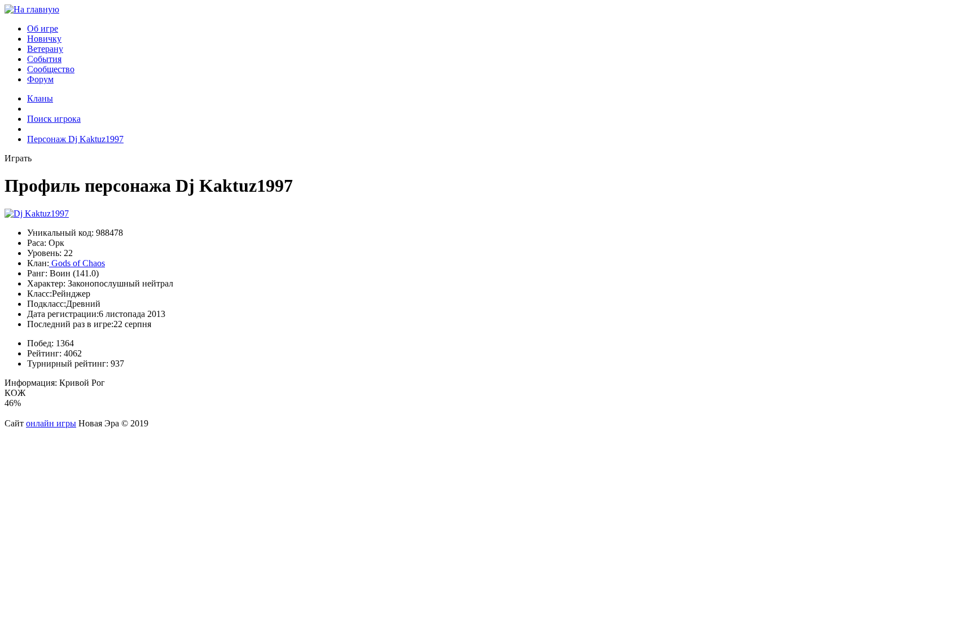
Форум (40, 79)
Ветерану (45, 49)
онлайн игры (51, 423)
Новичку (44, 38)
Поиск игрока (54, 119)
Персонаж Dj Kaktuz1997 (75, 139)
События (44, 59)
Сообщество (50, 69)
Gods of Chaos (77, 263)
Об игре (42, 28)
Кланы (40, 98)
